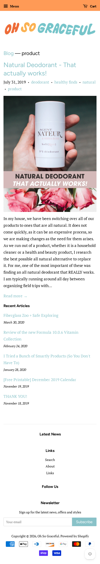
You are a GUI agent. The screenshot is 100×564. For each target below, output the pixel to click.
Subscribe (84, 522)
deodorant (40, 82)
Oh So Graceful (48, 536)
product (15, 88)
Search (50, 459)
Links (50, 473)
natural (89, 82)
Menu (14, 6)
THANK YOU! (15, 396)
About (50, 466)
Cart (93, 6)
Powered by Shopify (74, 536)
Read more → (15, 295)
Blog (8, 53)
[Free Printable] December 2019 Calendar (39, 379)
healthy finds (65, 82)
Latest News (50, 434)
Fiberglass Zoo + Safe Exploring (30, 315)
